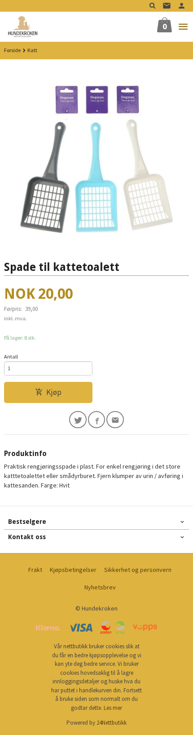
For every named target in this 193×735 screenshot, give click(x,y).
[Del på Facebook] (96, 420)
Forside (12, 50)
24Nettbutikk (111, 722)
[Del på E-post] (115, 420)
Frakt (35, 570)
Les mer (113, 708)
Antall (11, 356)
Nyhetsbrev (100, 587)
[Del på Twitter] (78, 420)
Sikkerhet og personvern (137, 570)
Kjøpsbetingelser (73, 570)
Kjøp (53, 392)
